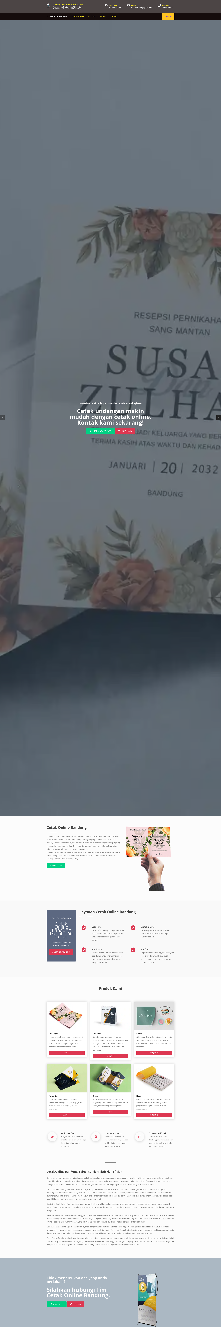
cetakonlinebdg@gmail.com (141, 7)
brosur (88, 855)
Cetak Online (51, 836)
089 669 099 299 (115, 7)
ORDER (168, 16)
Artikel (91, 16)
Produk (114, 16)
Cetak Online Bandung (68, 4)
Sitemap (102, 16)
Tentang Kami (77, 16)
